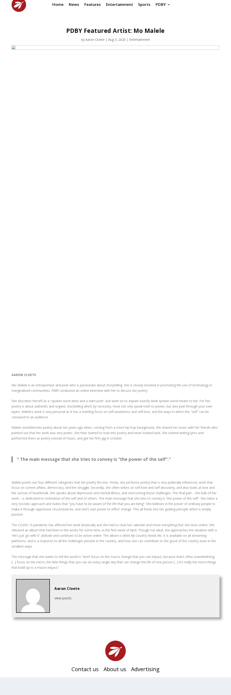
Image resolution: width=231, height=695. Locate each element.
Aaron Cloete (95, 39)
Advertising (145, 670)
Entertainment (139, 39)
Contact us (85, 670)
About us (115, 670)
